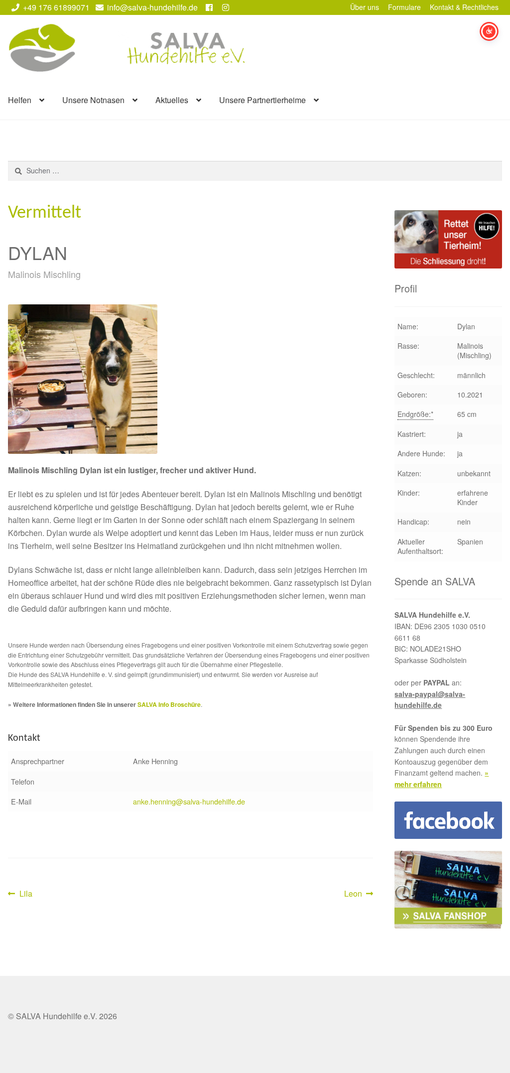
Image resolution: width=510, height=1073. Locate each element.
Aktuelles (171, 100)
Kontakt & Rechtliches (464, 7)
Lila (25, 894)
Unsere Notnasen (93, 100)
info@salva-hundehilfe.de (152, 7)
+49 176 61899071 (56, 7)
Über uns (364, 7)
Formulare (404, 7)
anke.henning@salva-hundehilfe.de (189, 801)
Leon (359, 894)
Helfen (19, 100)
